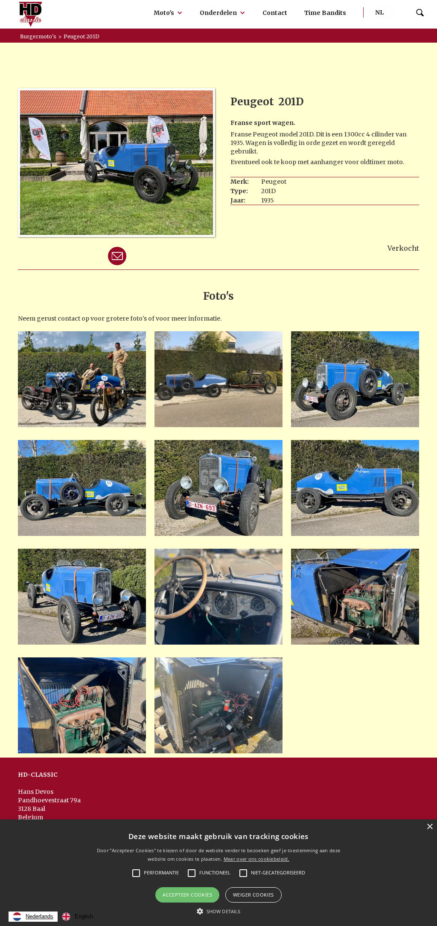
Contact (274, 13)
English (84, 916)
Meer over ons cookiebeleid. (256, 859)
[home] (31, 14)
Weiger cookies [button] (253, 894)
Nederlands (39, 916)
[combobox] (33, 917)
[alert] (218, 872)
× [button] (429, 827)
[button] (168, 13)
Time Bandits (325, 13)
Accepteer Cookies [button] (187, 894)
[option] (77, 917)
